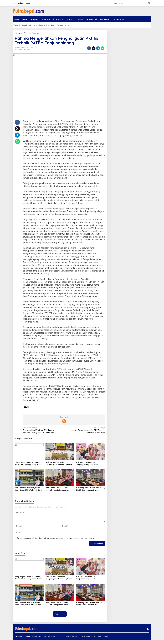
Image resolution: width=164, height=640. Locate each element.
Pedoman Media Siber (81, 636)
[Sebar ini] (89, 48)
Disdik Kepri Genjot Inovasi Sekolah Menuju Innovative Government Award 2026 (56, 489)
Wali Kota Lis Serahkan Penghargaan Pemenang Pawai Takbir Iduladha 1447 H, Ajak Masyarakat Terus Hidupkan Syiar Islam (58, 463)
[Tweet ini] (93, 48)
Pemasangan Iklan (100, 636)
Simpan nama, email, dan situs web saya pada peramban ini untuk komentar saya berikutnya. (55, 538)
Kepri (16, 49)
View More (60, 614)
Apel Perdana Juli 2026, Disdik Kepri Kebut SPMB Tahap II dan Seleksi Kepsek (28, 489)
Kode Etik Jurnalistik (61, 636)
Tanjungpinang (24, 49)
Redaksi (47, 636)
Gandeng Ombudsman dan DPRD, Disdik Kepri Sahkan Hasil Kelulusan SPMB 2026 (90, 489)
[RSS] (64, 421)
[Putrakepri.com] (28, 11)
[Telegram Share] (98, 48)
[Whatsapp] (102, 48)
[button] (149, 3)
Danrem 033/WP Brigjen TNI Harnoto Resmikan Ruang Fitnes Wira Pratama (38, 430)
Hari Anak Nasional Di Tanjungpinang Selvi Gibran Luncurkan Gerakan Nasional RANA (88, 463)
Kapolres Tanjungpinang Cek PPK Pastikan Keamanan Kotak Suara (87, 430)
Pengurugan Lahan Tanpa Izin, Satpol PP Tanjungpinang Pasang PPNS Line (29, 463)
